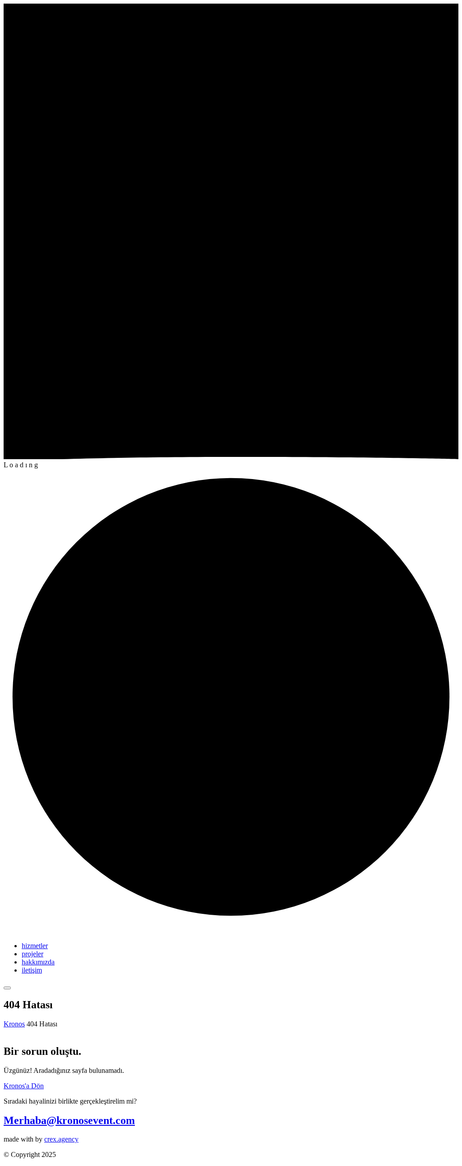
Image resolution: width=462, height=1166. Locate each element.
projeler (32, 954)
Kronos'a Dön (24, 1086)
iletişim (32, 970)
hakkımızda (38, 962)
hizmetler (35, 946)
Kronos (14, 1024)
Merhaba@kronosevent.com (69, 1120)
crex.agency (61, 1139)
